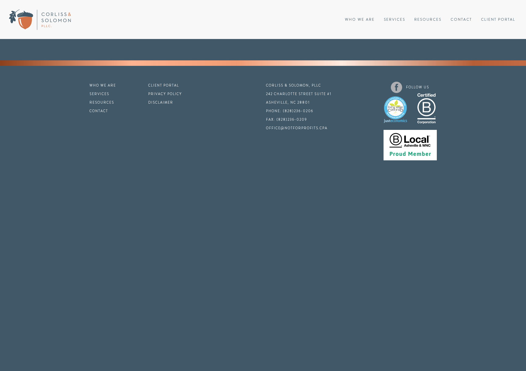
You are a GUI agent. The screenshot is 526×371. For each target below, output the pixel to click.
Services (394, 19)
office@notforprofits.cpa (297, 128)
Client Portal (498, 19)
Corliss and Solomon (40, 19)
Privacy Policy (165, 93)
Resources (427, 19)
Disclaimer (160, 102)
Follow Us (417, 87)
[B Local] (410, 142)
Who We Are (360, 19)
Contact (461, 19)
